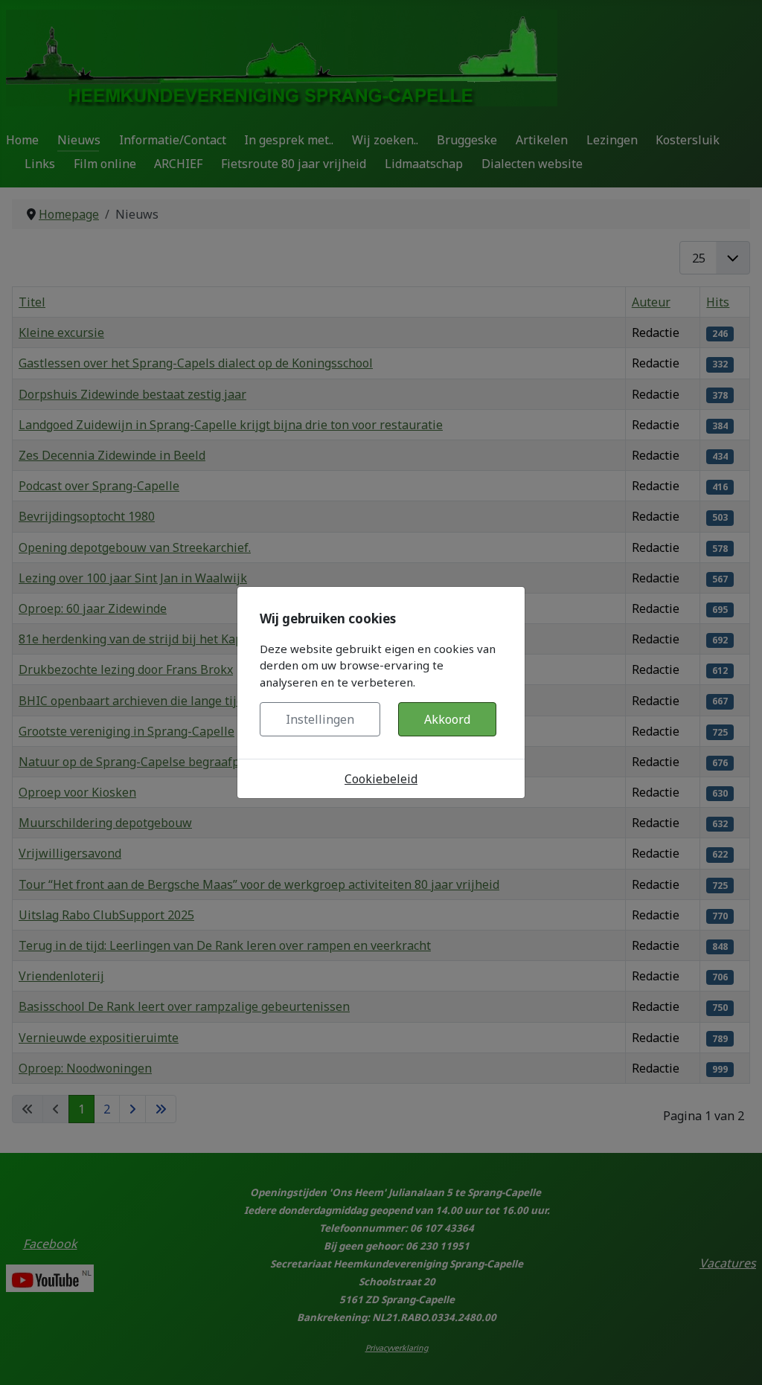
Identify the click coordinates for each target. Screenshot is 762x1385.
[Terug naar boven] (736, 1357)
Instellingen (320, 719)
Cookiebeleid (381, 779)
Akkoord (447, 719)
